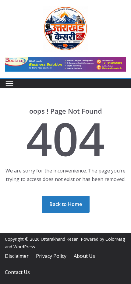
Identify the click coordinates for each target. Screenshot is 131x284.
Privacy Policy (51, 256)
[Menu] (9, 83)
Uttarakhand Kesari (60, 239)
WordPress (24, 247)
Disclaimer (17, 256)
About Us (84, 256)
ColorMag (115, 239)
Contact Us (17, 272)
